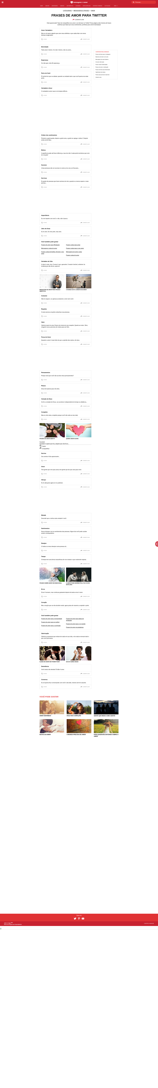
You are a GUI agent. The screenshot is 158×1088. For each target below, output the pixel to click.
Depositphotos (18, 924)
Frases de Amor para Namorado (103, 69)
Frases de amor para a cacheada (50, 625)
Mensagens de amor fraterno (102, 59)
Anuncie (151, 923)
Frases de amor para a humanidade (51, 618)
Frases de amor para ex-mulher (50, 622)
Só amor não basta (100, 62)
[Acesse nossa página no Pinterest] (79, 918)
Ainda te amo (98, 77)
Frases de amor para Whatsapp (50, 245)
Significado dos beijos (100, 72)
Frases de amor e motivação (102, 67)
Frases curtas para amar (73, 245)
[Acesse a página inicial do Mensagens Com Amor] (79, 2)
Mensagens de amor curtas (74, 252)
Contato (146, 923)
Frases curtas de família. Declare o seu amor (52, 252)
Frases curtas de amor (72, 255)
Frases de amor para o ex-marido (75, 624)
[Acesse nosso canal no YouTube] (82, 918)
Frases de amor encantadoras (75, 627)
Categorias (67, 10)
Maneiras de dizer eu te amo (102, 57)
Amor (93, 10)
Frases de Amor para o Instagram (103, 54)
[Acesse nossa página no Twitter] (75, 918)
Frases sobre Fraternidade (101, 64)
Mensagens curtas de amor (49, 248)
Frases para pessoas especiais (102, 74)
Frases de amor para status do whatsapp (75, 619)
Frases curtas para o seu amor (75, 248)
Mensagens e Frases (81, 10)
